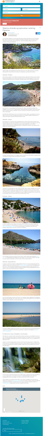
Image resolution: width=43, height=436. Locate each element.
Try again (4, 23)
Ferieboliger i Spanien (25, 421)
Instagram (21, 373)
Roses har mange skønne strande (9, 226)
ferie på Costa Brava (16, 380)
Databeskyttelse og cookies (7, 423)
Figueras (10, 35)
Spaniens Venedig (23, 265)
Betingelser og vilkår (6, 421)
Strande (14, 35)
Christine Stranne (11, 32)
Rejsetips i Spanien (25, 423)
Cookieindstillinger (6, 424)
